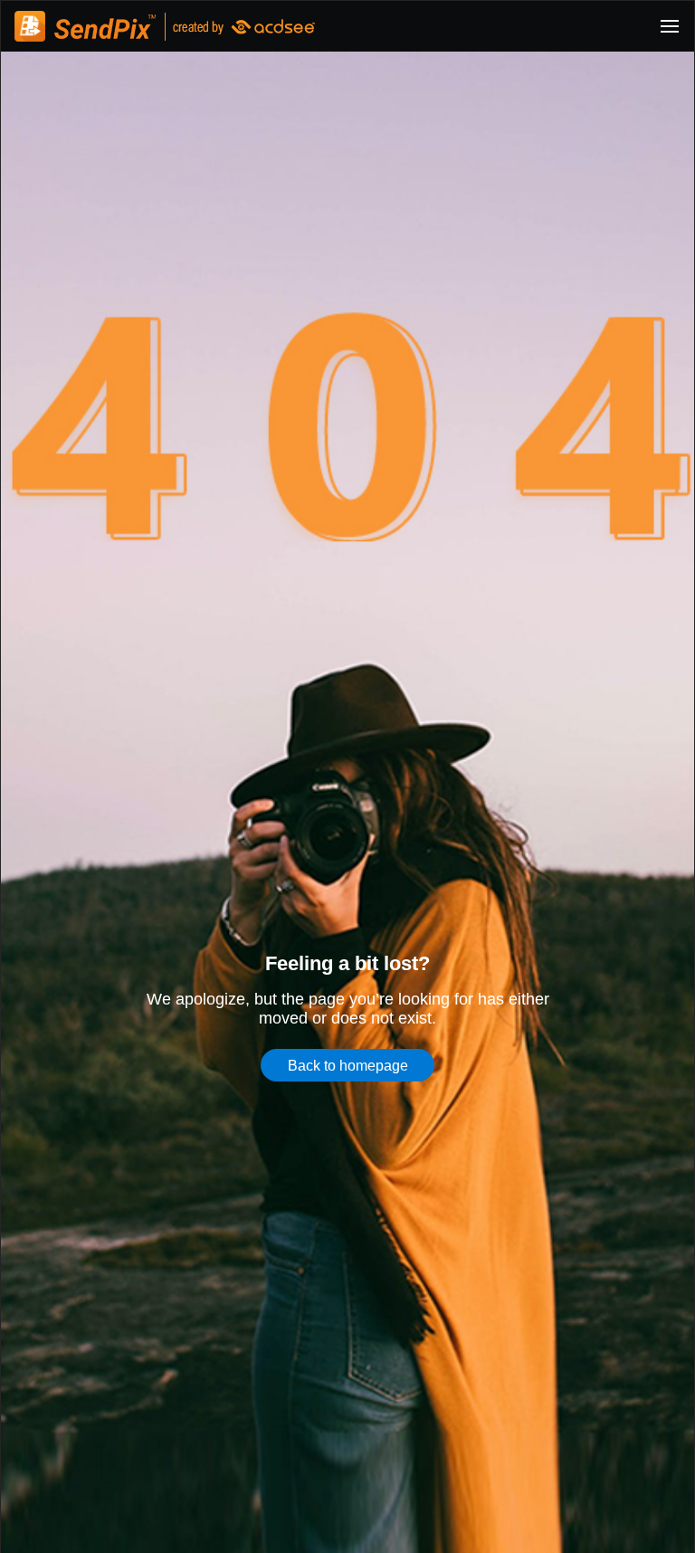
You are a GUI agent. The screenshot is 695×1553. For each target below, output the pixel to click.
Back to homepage (348, 1065)
